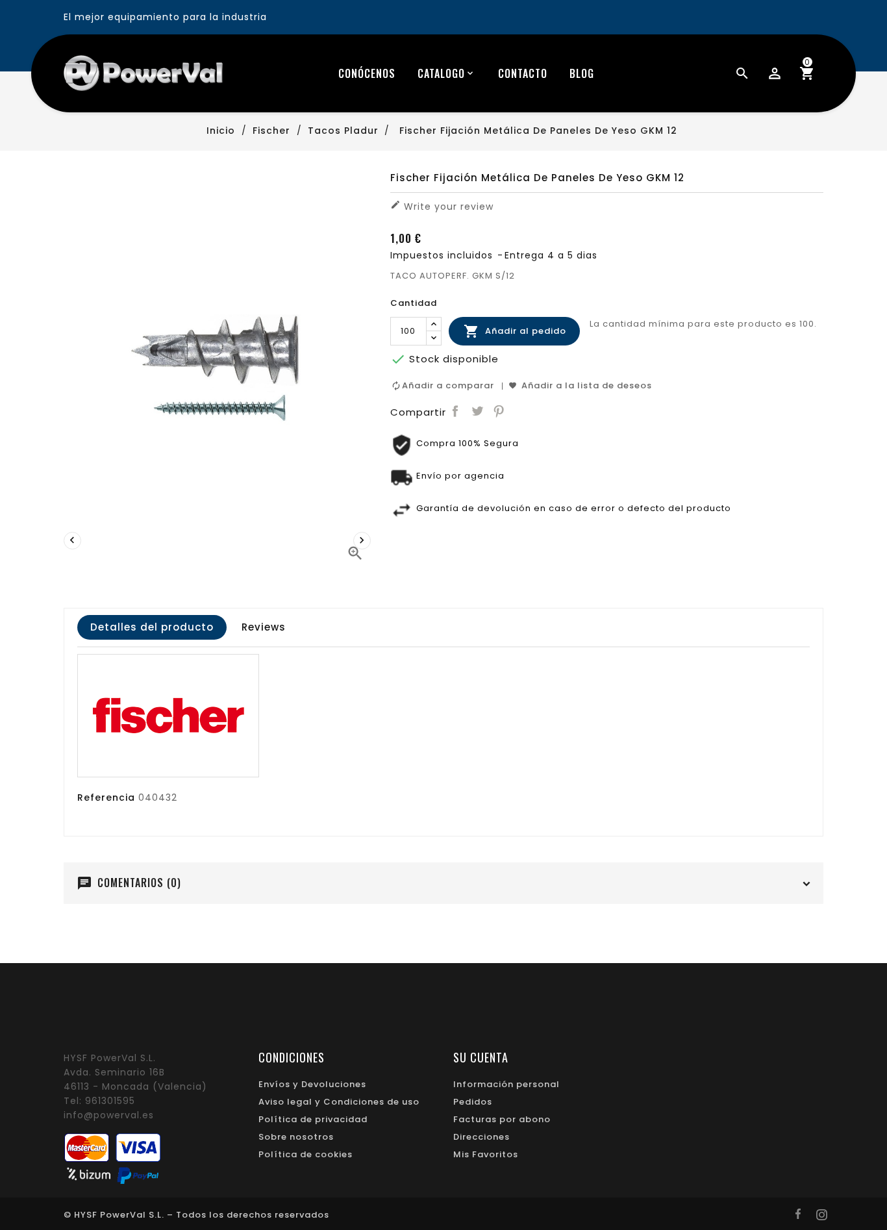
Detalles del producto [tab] (152, 627)
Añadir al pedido (515, 331)
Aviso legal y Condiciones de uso (338, 1102)
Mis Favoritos (485, 1154)
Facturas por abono (502, 1119)
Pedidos (472, 1102)
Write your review (441, 206)
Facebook (455, 411)
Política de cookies (305, 1154)
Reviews (264, 627)
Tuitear (477, 411)
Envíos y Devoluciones (312, 1084)
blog (581, 73)
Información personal (506, 1084)
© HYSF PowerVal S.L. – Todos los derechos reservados (196, 1215)
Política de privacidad (313, 1119)
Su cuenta (480, 1057)
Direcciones (481, 1137)
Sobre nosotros (296, 1137)
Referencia (106, 797)
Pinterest (499, 411)
